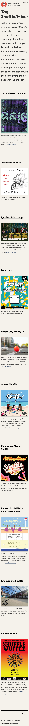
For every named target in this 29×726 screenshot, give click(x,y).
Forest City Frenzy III (12, 331)
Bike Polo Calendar (4, 4)
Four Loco (6, 270)
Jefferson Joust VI (11, 162)
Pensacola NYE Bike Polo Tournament (12, 510)
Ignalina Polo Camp (12, 217)
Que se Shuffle (9, 384)
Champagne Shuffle (12, 580)
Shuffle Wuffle (9, 633)
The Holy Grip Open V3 (13, 93)
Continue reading (11, 144)
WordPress (15, 723)
